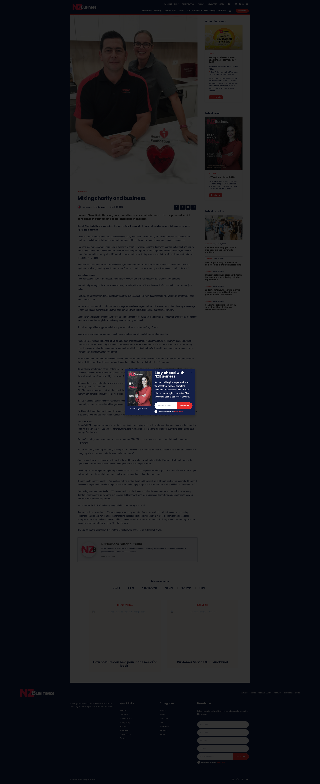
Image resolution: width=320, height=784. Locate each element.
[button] (191, 372)
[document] (160, 392)
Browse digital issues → (139, 409)
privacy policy (178, 411)
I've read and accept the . (170, 411)
